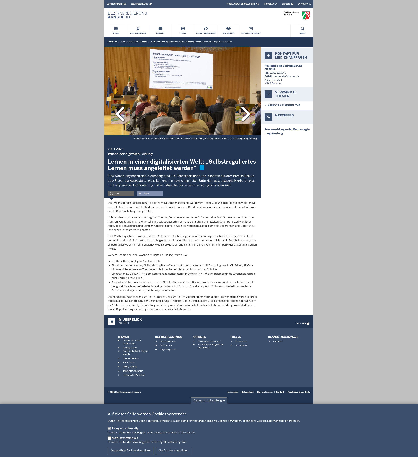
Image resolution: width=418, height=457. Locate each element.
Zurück (120, 114)
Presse (235, 337)
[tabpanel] (182, 91)
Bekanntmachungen (283, 337)
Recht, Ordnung (130, 367)
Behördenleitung (168, 341)
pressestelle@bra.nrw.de (286, 76)
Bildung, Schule (130, 347)
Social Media (241, 345)
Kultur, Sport (129, 362)
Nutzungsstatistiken (125, 438)
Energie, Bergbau (131, 358)
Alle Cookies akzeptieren (173, 450)
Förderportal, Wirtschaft (134, 375)
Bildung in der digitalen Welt (284, 104)
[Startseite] (297, 15)
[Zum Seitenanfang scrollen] (411, 451)
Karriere (199, 337)
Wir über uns (166, 345)
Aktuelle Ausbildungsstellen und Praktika (210, 346)
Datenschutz (248, 392)
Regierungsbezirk (168, 349)
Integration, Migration (133, 371)
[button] (242, 4)
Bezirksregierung (168, 337)
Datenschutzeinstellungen (209, 400)
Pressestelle (241, 341)
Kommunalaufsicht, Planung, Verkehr (136, 353)
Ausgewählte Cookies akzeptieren (130, 450)
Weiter (245, 114)
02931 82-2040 (278, 72)
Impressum (232, 392)
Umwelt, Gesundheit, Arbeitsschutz (132, 342)
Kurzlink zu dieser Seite (299, 392)
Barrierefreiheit (265, 392)
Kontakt (280, 392)
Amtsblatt (278, 341)
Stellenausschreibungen (209, 341)
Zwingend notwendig (125, 428)
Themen (123, 337)
